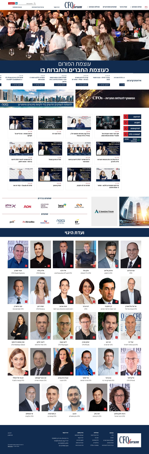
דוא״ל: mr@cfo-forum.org (61, 441)
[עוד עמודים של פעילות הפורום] (87, 7)
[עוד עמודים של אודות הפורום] (130, 7)
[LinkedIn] (16, 3)
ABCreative (10, 446)
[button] (112, 84)
